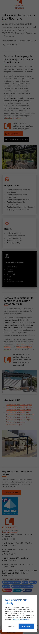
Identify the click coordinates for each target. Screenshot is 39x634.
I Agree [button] (26, 626)
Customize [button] (11, 626)
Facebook (23, 619)
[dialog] (19, 613)
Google (14, 619)
